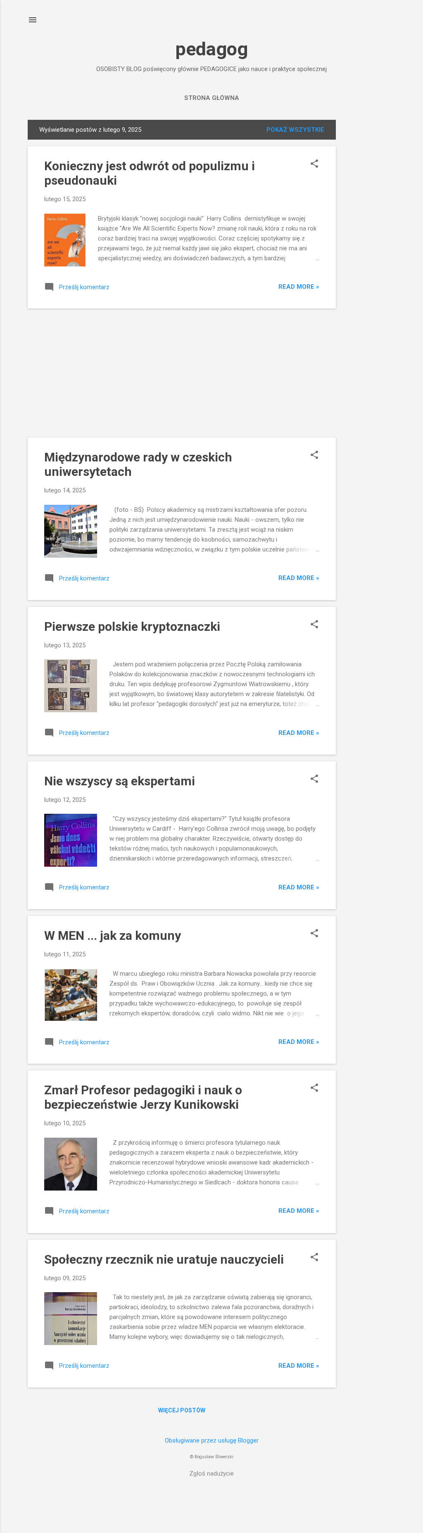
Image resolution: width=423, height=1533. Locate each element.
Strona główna (211, 98)
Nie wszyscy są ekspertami (119, 781)
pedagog (212, 49)
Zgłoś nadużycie (211, 1473)
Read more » (298, 286)
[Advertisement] (368, 244)
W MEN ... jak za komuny (112, 935)
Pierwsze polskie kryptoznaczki (132, 626)
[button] (314, 164)
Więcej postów (181, 1410)
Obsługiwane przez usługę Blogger (212, 1440)
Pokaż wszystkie (295, 129)
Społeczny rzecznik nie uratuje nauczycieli (164, 1259)
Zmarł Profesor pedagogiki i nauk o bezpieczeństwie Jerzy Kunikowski (143, 1097)
